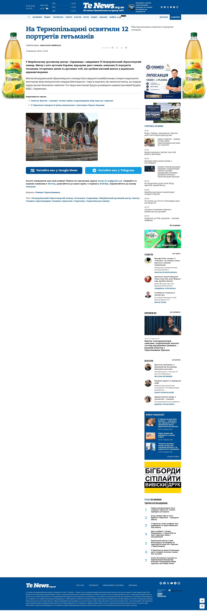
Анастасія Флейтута (50, 45)
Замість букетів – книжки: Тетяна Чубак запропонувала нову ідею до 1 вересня (72, 101)
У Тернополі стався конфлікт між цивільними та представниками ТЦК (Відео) (164, 525)
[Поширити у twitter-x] (117, 47)
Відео (94, 17)
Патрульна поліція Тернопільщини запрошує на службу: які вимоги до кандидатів (144, 7)
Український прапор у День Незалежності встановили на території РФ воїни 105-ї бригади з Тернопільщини (164, 543)
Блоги (77, 17)
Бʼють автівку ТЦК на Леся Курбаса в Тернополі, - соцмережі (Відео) (165, 517)
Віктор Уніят (160, 302)
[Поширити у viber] (121, 47)
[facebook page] (165, 7)
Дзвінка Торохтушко (164, 404)
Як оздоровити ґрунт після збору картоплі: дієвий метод (159, 184)
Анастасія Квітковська (165, 272)
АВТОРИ (164, 17)
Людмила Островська (165, 288)
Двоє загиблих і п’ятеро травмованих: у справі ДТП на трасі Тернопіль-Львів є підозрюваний (163, 534)
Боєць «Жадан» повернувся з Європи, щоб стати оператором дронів (161, 134)
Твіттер (51, 184)
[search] (29, 17)
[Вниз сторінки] (202, 606)
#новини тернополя (62, 201)
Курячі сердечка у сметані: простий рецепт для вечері (160, 153)
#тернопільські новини (97, 201)
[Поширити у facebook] (112, 47)
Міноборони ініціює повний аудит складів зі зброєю (159, 193)
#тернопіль (79, 201)
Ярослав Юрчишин (163, 376)
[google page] (162, 7)
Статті (68, 17)
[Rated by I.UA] (176, 591)
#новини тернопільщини (38, 201)
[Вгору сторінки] (202, 600)
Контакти (93, 585)
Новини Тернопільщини (48, 192)
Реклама (133, 585)
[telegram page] (174, 7)
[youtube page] (171, 7)
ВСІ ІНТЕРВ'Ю (175, 312)
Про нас (80, 585)
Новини (37, 17)
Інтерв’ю (58, 17)
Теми (47, 17)
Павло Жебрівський (164, 392)
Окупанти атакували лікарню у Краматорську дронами (157, 211)
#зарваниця (92, 198)
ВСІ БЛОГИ (176, 360)
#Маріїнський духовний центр (115, 198)
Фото (86, 17)
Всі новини (175, 225)
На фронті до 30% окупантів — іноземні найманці (161, 219)
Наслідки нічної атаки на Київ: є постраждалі (158, 162)
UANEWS (175, 17)
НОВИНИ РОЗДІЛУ (173, 456)
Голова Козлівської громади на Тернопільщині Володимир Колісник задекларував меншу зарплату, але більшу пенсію (164, 560)
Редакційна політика (113, 585)
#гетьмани (79, 198)
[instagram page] (177, 7)
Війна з (117, 16)
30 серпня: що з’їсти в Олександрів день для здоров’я (162, 202)
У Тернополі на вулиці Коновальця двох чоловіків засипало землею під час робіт (165, 552)
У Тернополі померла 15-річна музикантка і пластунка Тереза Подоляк (67, 105)
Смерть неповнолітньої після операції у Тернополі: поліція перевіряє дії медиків (163, 510)
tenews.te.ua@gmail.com (110, 181)
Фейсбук (104, 184)
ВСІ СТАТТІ (176, 254)
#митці (135, 198)
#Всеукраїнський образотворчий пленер (52, 198)
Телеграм (30, 187)
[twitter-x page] (168, 7)
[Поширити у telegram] (126, 47)
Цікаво (103, 17)
